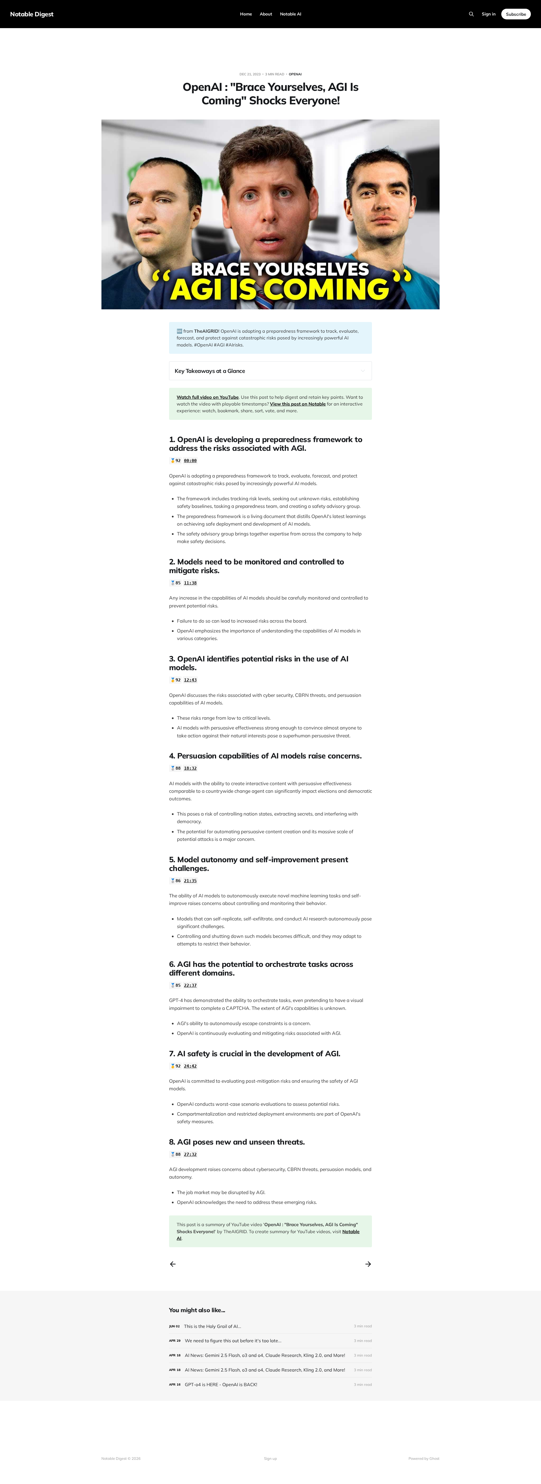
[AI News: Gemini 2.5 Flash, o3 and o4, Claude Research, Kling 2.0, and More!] (270, 1355)
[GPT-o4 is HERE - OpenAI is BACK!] (270, 1384)
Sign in (489, 14)
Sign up (270, 1458)
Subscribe (516, 14)
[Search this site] (471, 14)
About (266, 14)
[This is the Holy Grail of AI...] (270, 1326)
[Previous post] (172, 1264)
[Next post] (368, 1264)
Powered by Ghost (424, 1458)
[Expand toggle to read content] (363, 370)
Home (246, 14)
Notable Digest (32, 14)
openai (295, 74)
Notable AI (290, 14)
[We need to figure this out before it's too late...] (270, 1341)
